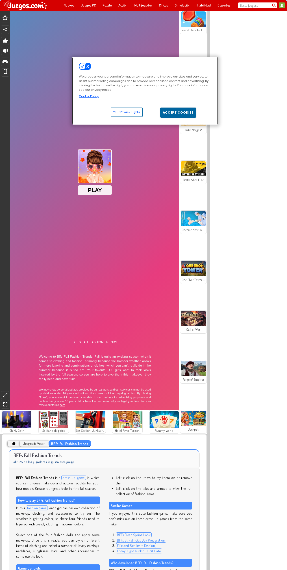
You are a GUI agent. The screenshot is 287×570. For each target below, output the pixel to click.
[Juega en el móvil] (5, 72)
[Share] (5, 29)
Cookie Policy (89, 96)
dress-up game (74, 477)
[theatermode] (5, 395)
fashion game (37, 508)
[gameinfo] (5, 62)
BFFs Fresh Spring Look (134, 535)
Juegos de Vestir (34, 443)
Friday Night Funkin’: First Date (139, 551)
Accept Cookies (178, 112)
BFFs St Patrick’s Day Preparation (141, 540)
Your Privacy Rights (126, 112)
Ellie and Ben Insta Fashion (136, 545)
